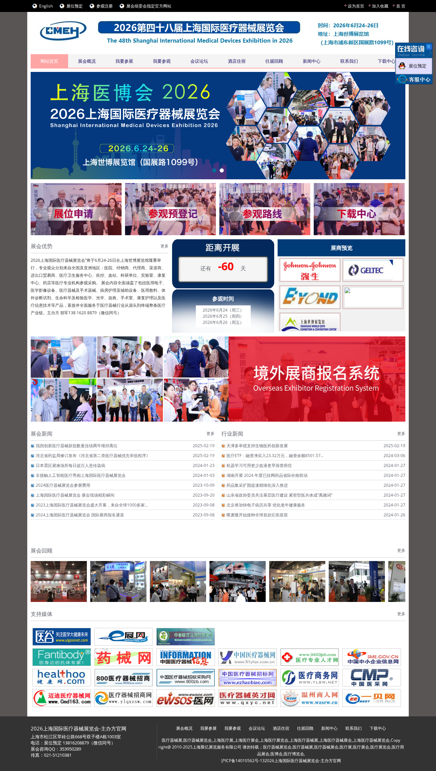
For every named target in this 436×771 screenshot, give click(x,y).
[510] (247, 657)
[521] (185, 698)
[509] (185, 657)
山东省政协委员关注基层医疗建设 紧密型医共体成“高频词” (279, 495)
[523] (309, 698)
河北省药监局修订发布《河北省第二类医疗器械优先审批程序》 (93, 455)
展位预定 (74, 6)
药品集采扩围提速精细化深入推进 (257, 485)
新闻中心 (312, 61)
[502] (123, 637)
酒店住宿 (237, 61)
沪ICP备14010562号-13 (243, 761)
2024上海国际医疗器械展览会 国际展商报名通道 (80, 515)
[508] (123, 657)
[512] (371, 657)
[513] (61, 677)
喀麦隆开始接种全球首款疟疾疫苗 (257, 515)
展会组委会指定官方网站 (148, 6)
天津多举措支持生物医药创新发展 (257, 446)
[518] (371, 677)
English (46, 6)
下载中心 (386, 61)
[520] (123, 698)
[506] (371, 637)
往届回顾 (274, 61)
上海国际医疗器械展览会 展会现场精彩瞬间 (75, 495)
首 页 (400, 6)
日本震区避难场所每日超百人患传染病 (70, 465)
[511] (309, 657)
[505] (309, 637)
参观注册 (104, 6)
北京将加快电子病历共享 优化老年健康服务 (266, 505)
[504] (247, 637)
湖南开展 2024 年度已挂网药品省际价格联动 (267, 475)
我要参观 (162, 61)
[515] (185, 677)
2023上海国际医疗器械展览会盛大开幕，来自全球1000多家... (92, 505)
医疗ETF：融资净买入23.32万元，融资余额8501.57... (275, 455)
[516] (247, 677)
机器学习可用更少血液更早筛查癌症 (259, 465)
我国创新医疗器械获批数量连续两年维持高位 (77, 446)
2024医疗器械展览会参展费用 (63, 485)
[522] (247, 698)
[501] (61, 637)
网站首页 (49, 61)
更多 (164, 246)
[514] (123, 677)
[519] (61, 698)
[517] (309, 677)
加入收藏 (380, 6)
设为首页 (356, 6)
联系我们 (349, 61)
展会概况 (87, 61)
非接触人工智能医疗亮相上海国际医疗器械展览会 (81, 475)
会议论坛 (199, 61)
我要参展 (124, 61)
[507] (61, 657)
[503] (185, 637)
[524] (371, 698)
